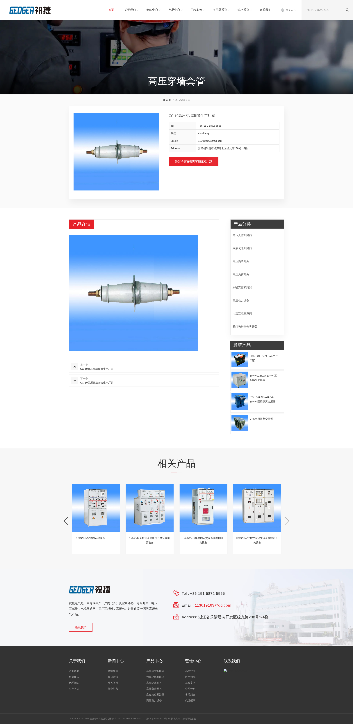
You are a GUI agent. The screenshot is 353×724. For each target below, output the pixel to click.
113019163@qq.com (210, 140)
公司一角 (190, 688)
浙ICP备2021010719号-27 (158, 718)
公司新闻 (113, 671)
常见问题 (113, 682)
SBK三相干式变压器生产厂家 (264, 358)
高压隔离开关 (241, 261)
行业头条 (113, 688)
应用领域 (190, 677)
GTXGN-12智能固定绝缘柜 (90, 538)
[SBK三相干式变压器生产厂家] (239, 359)
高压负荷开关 (241, 274)
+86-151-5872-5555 (210, 125)
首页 (111, 9)
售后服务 (74, 677)
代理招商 (74, 682)
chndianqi (203, 133)
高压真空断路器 (242, 235)
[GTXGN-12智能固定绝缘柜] (96, 508)
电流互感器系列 (242, 313)
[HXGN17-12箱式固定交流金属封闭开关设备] (257, 508)
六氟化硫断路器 (242, 248)
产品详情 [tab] (81, 224)
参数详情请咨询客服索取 (191, 161)
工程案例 (196, 9)
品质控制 (190, 671)
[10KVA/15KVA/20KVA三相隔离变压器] (239, 380)
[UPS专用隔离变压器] (239, 423)
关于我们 (130, 9)
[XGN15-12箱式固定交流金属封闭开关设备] (203, 508)
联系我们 (265, 9)
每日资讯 (113, 677)
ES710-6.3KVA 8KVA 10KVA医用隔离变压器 (262, 399)
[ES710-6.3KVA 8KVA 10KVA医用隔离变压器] (239, 401)
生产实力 (74, 688)
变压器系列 (220, 9)
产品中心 (174, 9)
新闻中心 (152, 9)
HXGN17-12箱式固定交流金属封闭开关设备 (257, 540)
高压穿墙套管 (182, 100)
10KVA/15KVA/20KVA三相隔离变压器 (263, 378)
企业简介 (74, 671)
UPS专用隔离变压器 (261, 418)
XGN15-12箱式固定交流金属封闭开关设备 (203, 540)
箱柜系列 (243, 9)
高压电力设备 (241, 300)
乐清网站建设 (189, 718)
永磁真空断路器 (242, 287)
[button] (65, 521)
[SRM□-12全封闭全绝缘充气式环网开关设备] (150, 508)
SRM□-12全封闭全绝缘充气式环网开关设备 (149, 540)
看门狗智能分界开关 (245, 326)
